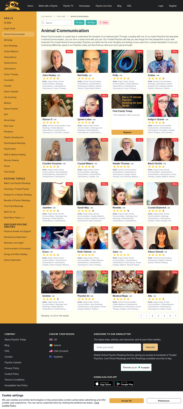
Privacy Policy (12, 368)
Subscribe (150, 347)
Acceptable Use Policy (16, 385)
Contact (8, 356)
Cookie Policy (12, 373)
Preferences (164, 400)
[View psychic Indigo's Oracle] (127, 114)
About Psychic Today (15, 339)
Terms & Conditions (14, 379)
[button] (44, 78)
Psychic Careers (13, 362)
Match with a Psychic (48, 5)
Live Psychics (46, 16)
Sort (81, 22)
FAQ (129, 5)
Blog (119, 5)
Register (173, 5)
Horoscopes (84, 5)
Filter (92, 22)
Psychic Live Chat (104, 5)
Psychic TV (68, 5)
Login (160, 5)
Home (30, 5)
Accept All (127, 400)
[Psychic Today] (12, 5)
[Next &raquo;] (175, 315)
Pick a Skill (61, 16)
